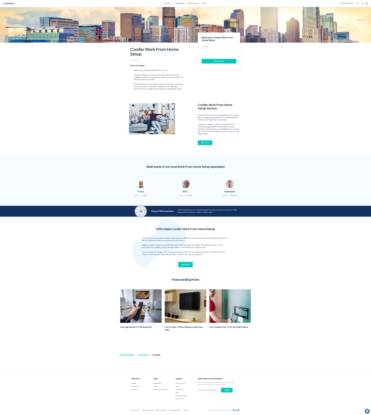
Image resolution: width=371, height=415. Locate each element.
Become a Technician (160, 389)
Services (133, 383)
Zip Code (205, 46)
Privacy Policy (135, 410)
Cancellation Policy (175, 410)
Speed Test (179, 389)
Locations (134, 389)
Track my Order (180, 383)
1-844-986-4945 (347, 3)
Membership (135, 386)
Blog (177, 392)
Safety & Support (161, 410)
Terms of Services (147, 410)
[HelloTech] (9, 3)
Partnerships (157, 383)
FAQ (177, 386)
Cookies (185, 410)
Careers (155, 386)
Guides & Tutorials (181, 396)
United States (126, 355)
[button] (367, 411)
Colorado (143, 355)
